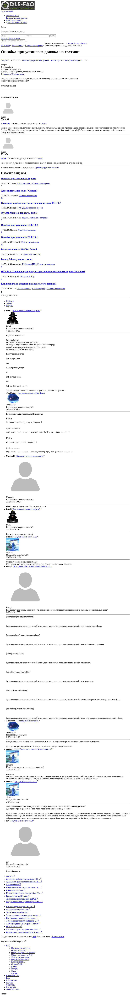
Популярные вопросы (20, 948)
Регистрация (14, 38)
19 (2, 198)
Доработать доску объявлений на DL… (24, 882)
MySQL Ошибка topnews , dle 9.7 (19, 212)
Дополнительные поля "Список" (19, 190)
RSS (34, 937)
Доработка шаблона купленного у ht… (23, 879)
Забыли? (4, 38)
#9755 (44, 123)
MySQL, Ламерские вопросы (30, 208)
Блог (8, 978)
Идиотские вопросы (20, 959)
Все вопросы (17, 45)
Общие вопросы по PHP (21, 955)
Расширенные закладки (28, 721)
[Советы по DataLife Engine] (18, 9)
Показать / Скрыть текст (13, 74)
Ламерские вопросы (34, 45)
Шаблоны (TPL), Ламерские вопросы (33, 183)
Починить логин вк (15, 890)
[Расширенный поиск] (26, 41)
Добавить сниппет (14, 20)
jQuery (14, 966)
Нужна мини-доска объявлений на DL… (24, 893)
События (10, 301)
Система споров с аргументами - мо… (23, 929)
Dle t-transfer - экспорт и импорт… (21, 918)
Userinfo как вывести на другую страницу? (33, 749)
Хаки (13, 971)
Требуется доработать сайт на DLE (22, 899)
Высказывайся (58, 937)
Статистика (11, 987)
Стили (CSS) (16, 964)
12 (2, 244)
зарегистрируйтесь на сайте (47, 167)
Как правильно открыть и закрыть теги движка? (28, 283)
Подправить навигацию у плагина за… (24, 887)
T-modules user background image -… (22, 921)
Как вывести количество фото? (26, 311)
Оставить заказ (12, 16)
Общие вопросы (18, 950)
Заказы (9, 303)
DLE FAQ (5, 45)
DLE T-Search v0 (14, 926)
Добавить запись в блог (16, 22)
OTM (3, 158)
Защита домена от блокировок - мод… (23, 915)
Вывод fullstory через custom (16, 259)
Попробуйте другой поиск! (77, 43)
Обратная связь (12, 989)
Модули (9, 306)
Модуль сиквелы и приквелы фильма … (24, 902)
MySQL (14, 973)
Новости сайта (12, 976)
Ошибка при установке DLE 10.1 (19, 237)
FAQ (8, 946)
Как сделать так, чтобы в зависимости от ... (33, 566)
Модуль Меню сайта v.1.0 (26, 537)
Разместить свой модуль (16, 18)
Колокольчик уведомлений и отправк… (24, 932)
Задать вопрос (7, 11)
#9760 (40, 158)
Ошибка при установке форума (18, 178)
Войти (52, 36)
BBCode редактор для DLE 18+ (20, 907)
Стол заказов (11, 980)
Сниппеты (10, 985)
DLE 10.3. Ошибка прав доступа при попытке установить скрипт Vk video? (43, 271)
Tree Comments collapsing (17, 912)
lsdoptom (5, 60)
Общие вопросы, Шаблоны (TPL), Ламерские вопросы (41, 288)
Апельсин (5, 123)
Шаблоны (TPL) (18, 962)
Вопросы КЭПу (27, 276)
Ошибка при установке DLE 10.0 (19, 225)
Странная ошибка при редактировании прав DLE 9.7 (31, 203)
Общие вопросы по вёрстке (23, 953)
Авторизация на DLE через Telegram (22, 924)
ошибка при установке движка (35, 60)
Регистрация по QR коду (17, 896)
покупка (10, 876)
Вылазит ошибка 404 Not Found (19, 249)
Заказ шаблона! (13, 884)
